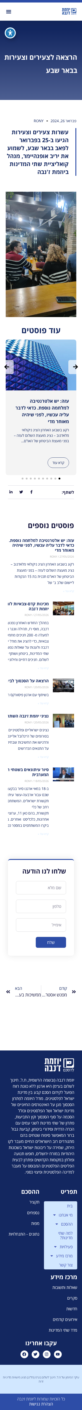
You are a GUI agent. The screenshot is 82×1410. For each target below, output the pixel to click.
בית (70, 1206)
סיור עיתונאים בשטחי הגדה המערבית (24, 772)
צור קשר (66, 1265)
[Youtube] (58, 1354)
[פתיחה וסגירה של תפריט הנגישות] (10, 32)
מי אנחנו (66, 1215)
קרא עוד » (68, 591)
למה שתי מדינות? (65, 1235)
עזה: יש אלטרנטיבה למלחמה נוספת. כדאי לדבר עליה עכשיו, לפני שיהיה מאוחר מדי (41, 545)
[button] (9, 11)
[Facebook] (24, 1354)
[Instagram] (47, 1354)
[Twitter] (35, 1354)
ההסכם (67, 1224)
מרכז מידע (64, 1256)
